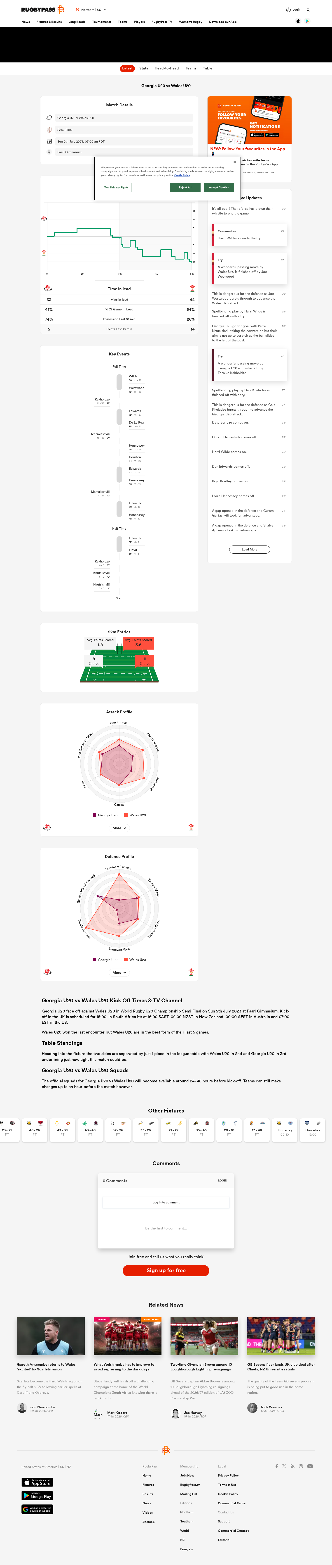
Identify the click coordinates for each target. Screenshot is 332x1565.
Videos (148, 1512)
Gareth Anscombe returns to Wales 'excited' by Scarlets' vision (46, 1367)
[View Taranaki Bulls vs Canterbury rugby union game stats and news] (34, 1130)
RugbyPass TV (162, 21)
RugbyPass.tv (190, 1484)
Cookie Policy (228, 1494)
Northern (186, 1512)
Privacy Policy (228, 1475)
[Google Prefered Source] (66, 1509)
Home (147, 1475)
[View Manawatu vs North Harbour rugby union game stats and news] (90, 1130)
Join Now (187, 1475)
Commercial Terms (231, 1503)
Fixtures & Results (49, 21)
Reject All (185, 187)
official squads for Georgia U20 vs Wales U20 (92, 1081)
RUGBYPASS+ (151, 1319)
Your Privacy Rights (116, 187)
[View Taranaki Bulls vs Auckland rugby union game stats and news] (284, 1130)
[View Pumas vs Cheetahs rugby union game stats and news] (118, 1130)
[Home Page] (42, 9)
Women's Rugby (190, 21)
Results (148, 1494)
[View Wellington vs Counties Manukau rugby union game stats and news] (201, 1130)
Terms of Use (227, 1484)
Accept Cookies (219, 187)
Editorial (224, 1540)
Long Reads (76, 21)
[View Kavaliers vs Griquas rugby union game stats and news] (257, 1130)
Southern (186, 1521)
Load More (249, 549)
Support (224, 1521)
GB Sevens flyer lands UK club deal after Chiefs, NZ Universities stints (281, 1367)
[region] (167, 178)
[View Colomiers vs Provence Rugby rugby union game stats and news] (312, 1130)
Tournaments (101, 21)
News (25, 21)
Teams (122, 21)
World (184, 1530)
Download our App (223, 21)
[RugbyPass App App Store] (66, 1483)
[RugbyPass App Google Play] (66, 1496)
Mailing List (188, 1494)
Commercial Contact (233, 1530)
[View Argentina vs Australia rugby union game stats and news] (173, 1130)
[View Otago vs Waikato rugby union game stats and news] (62, 1130)
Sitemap (149, 1522)
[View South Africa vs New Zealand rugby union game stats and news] (146, 1130)
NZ (182, 1540)
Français (186, 1549)
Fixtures (148, 1484)
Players (139, 21)
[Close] (235, 162)
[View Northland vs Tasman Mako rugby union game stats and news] (229, 1130)
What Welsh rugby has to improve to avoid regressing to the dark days (124, 1367)
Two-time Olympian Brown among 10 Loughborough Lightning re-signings (201, 1367)
